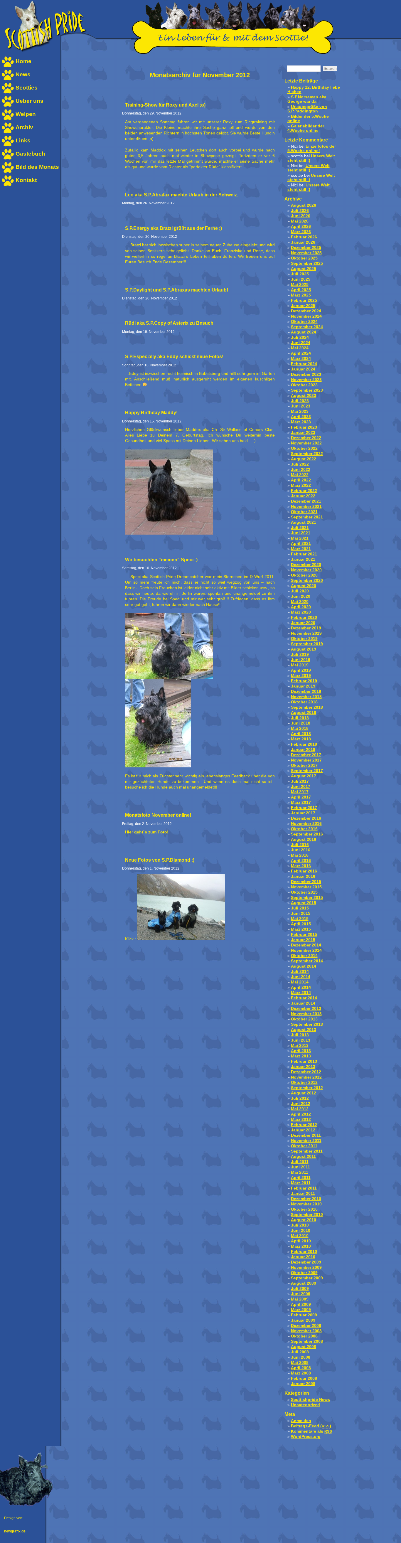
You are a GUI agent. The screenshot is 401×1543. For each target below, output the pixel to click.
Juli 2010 (300, 1225)
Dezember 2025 (306, 247)
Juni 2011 (300, 1167)
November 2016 (306, 823)
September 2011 (307, 1151)
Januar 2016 (303, 876)
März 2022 (301, 485)
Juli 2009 (300, 1288)
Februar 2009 (304, 1315)
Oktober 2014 (304, 956)
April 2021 (301, 543)
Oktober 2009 (304, 1273)
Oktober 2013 (304, 1019)
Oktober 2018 (304, 702)
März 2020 (301, 612)
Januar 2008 (303, 1384)
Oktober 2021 (304, 512)
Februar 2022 (304, 490)
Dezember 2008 (306, 1325)
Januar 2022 (303, 496)
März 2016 (301, 866)
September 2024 (307, 327)
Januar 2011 (303, 1193)
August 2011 (303, 1156)
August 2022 (303, 459)
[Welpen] (7, 119)
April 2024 (301, 353)
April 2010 (301, 1241)
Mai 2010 (300, 1236)
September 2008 (307, 1341)
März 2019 (301, 675)
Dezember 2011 (306, 1135)
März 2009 (301, 1310)
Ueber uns (29, 101)
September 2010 (307, 1214)
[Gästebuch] (7, 158)
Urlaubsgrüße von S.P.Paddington (307, 109)
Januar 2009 (303, 1320)
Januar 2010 (303, 1257)
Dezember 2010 (306, 1199)
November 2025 (306, 253)
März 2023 (301, 422)
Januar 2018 (303, 749)
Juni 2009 (300, 1294)
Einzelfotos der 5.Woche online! (311, 148)
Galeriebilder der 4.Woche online (305, 128)
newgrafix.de (15, 1531)
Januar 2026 (303, 242)
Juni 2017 (300, 786)
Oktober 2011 (304, 1146)
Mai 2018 (300, 728)
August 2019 (303, 649)
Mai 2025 (300, 284)
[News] (7, 79)
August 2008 (303, 1347)
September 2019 (307, 644)
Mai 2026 (300, 221)
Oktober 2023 (304, 385)
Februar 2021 (304, 554)
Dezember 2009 (306, 1262)
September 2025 (307, 263)
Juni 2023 (300, 406)
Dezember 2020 (306, 564)
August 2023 (303, 395)
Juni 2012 (300, 1103)
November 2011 (306, 1140)
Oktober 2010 (304, 1209)
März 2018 (301, 739)
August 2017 (303, 776)
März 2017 (301, 802)
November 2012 (306, 1077)
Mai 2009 (300, 1299)
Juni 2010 (300, 1230)
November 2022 (306, 443)
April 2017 (301, 797)
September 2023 (307, 390)
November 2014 (306, 950)
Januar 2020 (303, 623)
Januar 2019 (303, 686)
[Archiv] (7, 132)
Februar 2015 (304, 934)
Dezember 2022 (306, 438)
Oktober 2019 (304, 638)
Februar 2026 (304, 237)
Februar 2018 (304, 744)
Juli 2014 (300, 971)
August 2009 (303, 1283)
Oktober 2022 (304, 448)
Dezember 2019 (306, 628)
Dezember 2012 (306, 1072)
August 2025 (303, 269)
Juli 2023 (300, 401)
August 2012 (303, 1093)
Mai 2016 (300, 855)
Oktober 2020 (304, 575)
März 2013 (301, 1056)
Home (23, 61)
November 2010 (306, 1204)
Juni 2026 (300, 216)
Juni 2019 (300, 660)
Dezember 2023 (306, 374)
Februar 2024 (304, 364)
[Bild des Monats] (7, 172)
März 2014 (301, 993)
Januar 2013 (303, 1066)
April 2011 (301, 1177)
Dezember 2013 (306, 1008)
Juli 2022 (300, 464)
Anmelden (301, 1421)
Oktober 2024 (304, 321)
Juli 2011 (300, 1162)
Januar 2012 (303, 1130)
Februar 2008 (304, 1378)
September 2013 (307, 1024)
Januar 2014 (303, 1003)
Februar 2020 (304, 617)
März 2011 (301, 1183)
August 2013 (303, 1029)
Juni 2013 (300, 1040)
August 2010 (303, 1220)
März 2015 (301, 929)
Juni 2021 (300, 533)
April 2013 (301, 1051)
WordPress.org (306, 1436)
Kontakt (26, 180)
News (23, 74)
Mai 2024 (300, 348)
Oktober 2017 (304, 765)
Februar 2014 (304, 998)
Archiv (24, 127)
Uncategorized (305, 1405)
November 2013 (306, 1014)
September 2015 (307, 897)
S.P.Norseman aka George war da (306, 99)
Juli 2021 (300, 527)
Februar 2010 (304, 1251)
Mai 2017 (300, 792)
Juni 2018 (300, 723)
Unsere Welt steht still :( (308, 168)
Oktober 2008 (304, 1336)
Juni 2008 (300, 1357)
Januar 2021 (303, 559)
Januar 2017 (303, 813)
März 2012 (301, 1119)
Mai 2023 (300, 411)
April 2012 (301, 1114)
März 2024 (301, 358)
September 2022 (307, 454)
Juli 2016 (300, 845)
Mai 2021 (300, 538)
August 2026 (303, 205)
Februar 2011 (304, 1188)
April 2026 (301, 226)
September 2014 (307, 961)
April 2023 (301, 417)
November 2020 (306, 570)
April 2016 (301, 860)
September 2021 (307, 517)
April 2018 (301, 734)
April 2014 (301, 987)
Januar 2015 (303, 940)
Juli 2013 (300, 1035)
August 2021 (303, 522)
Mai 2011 (299, 1172)
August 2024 (303, 332)
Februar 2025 (304, 300)
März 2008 (301, 1373)
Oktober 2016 (304, 829)
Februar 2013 (304, 1061)
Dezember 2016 (306, 818)
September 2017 (307, 771)
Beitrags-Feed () (311, 1426)
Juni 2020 (300, 596)
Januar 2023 (303, 432)
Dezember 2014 (306, 945)
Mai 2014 (300, 982)
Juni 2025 (300, 279)
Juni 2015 (300, 913)
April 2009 (301, 1304)
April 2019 (301, 670)
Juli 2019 (300, 654)
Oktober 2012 (304, 1082)
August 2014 (303, 966)
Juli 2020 (300, 591)
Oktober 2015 (304, 892)
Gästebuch (30, 154)
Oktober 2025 (304, 258)
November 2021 (306, 506)
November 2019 (306, 633)
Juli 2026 (300, 210)
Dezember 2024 (306, 311)
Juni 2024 (300, 343)
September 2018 (307, 707)
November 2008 (306, 1331)
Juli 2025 (300, 274)
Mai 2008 (300, 1362)
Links (23, 140)
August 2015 (303, 903)
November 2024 (306, 316)
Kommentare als (312, 1431)
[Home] (7, 66)
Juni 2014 (300, 977)
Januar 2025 (303, 306)
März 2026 (301, 232)
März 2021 (301, 549)
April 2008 (301, 1368)
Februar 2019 (304, 681)
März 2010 (301, 1246)
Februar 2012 (304, 1125)
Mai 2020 (300, 601)
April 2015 (301, 924)
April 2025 (301, 290)
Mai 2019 (300, 665)
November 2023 (306, 380)
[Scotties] (7, 92)
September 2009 (307, 1278)
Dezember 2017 (306, 755)
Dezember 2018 (306, 691)
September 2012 (307, 1088)
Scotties (27, 88)
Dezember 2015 (306, 882)
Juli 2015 (300, 908)
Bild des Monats (37, 167)
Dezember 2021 (306, 501)
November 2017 (306, 760)
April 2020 (301, 607)
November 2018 (306, 697)
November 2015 (306, 887)
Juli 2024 (300, 337)
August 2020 (303, 586)
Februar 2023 (304, 427)
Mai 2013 (300, 1045)
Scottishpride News (310, 1399)
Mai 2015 (300, 919)
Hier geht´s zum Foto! (147, 832)
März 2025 (301, 295)
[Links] (7, 145)
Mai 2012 (300, 1109)
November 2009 (306, 1267)
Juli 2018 (300, 718)
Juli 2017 (300, 781)
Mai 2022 (300, 475)
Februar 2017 (304, 808)
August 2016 (303, 839)
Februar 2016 (304, 871)
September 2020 (307, 580)
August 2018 (303, 712)
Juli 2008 (300, 1352)
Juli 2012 (300, 1098)
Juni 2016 (300, 850)
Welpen (26, 114)
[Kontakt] (7, 185)
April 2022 (301, 480)
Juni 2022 (300, 469)
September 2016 (307, 834)
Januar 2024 (303, 369)
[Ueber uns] (7, 106)
